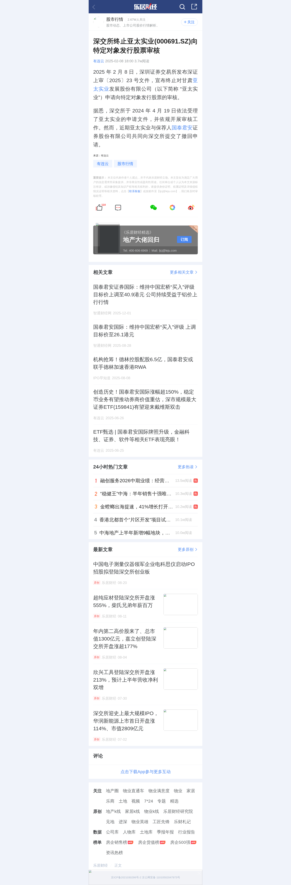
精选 (174, 801)
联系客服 (134, 191)
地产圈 (112, 790)
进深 (123, 821)
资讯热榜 (114, 852)
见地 (110, 821)
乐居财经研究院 (178, 811)
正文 (118, 865)
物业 (178, 790)
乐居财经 (100, 865)
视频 (135, 801)
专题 (161, 801)
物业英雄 (139, 821)
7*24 (148, 801)
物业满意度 (159, 790)
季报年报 (165, 832)
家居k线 (132, 811)
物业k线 (151, 811)
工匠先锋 (161, 821)
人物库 (129, 832)
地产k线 (113, 811)
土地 (123, 801)
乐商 (110, 801)
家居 (191, 790)
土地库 (146, 832)
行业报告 (186, 832)
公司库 (112, 832)
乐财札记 (182, 821)
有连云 (98, 61)
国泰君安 (182, 127)
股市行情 (125, 163)
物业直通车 (133, 790)
